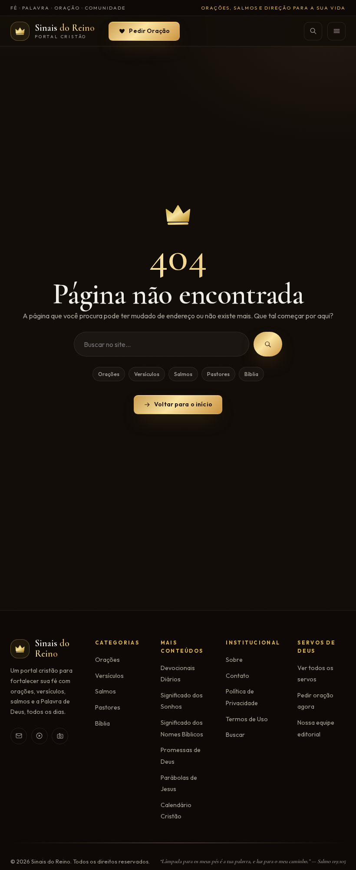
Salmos (183, 374)
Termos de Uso (247, 719)
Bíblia (251, 374)
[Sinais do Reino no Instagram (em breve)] (60, 736)
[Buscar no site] (313, 31)
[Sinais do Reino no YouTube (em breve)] (39, 736)
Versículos (146, 374)
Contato (237, 676)
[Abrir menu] (336, 31)
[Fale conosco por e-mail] (18, 736)
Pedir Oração (149, 31)
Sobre (234, 660)
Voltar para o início (183, 404)
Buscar (235, 735)
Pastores (218, 374)
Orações (108, 374)
